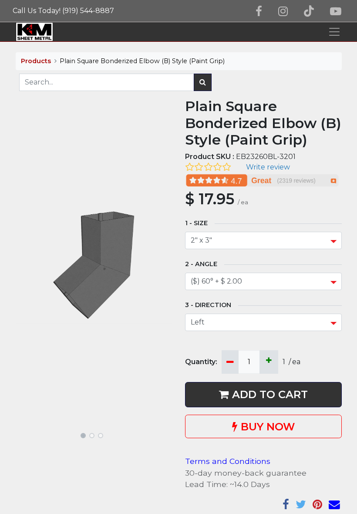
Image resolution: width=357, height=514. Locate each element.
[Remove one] (230, 362)
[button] (27, 265)
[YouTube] (335, 11)
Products (36, 61)
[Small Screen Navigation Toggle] (334, 32)
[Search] (203, 82)
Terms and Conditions (227, 461)
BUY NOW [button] (268, 426)
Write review (268, 167)
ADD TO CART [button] (270, 394)
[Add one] (268, 362)
